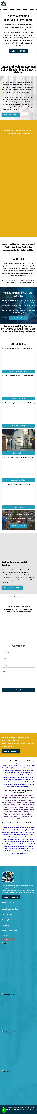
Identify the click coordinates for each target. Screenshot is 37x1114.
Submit (18, 690)
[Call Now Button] (4, 1110)
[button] (33, 3)
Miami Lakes (14, 807)
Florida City (12, 800)
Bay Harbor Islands (26, 795)
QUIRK (31, 1109)
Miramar (12, 777)
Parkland (11, 779)
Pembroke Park (20, 779)
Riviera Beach (8, 848)
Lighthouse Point (25, 775)
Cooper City (17, 765)
